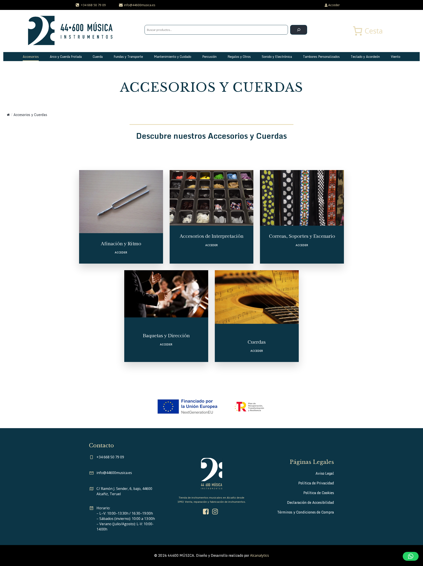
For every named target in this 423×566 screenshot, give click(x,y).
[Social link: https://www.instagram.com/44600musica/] (216, 511)
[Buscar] (298, 30)
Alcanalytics (259, 555)
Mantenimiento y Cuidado (172, 56)
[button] (411, 556)
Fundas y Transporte (128, 56)
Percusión (209, 56)
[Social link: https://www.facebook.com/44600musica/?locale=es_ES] (207, 511)
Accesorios (31, 56)
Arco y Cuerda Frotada (66, 56)
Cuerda (98, 56)
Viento (395, 56)
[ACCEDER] (121, 217)
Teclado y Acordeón (365, 56)
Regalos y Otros (239, 56)
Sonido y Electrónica (277, 56)
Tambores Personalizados (321, 56)
